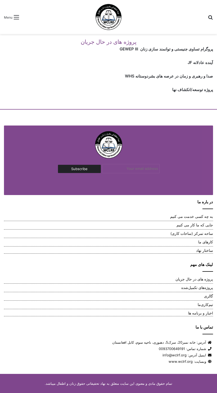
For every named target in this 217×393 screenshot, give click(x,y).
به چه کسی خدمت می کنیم (191, 216)
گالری (208, 296)
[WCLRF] (108, 17)
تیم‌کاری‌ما (205, 305)
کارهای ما (205, 242)
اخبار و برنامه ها (200, 313)
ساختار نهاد (204, 250)
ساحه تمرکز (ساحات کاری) (191, 233)
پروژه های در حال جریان (194, 279)
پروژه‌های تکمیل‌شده (197, 288)
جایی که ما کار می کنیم (195, 225)
